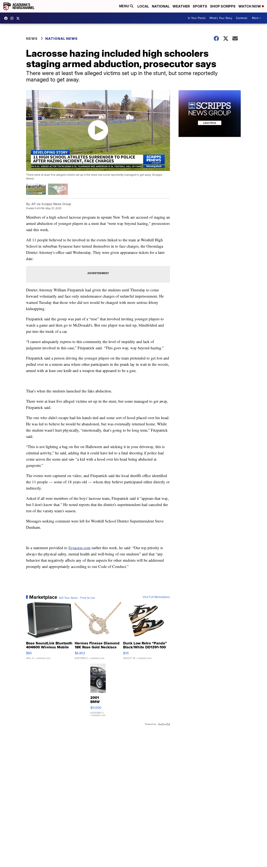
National (161, 6)
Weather (181, 6)
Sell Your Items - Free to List (77, 597)
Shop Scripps (223, 6)
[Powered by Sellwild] (164, 724)
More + (256, 18)
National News (61, 38)
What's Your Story (220, 18)
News (32, 38)
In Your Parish (197, 18)
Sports (200, 6)
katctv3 (7, 18)
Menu (124, 6)
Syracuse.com (79, 547)
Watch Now (250, 6)
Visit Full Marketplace (156, 597)
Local (143, 6)
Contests (241, 18)
